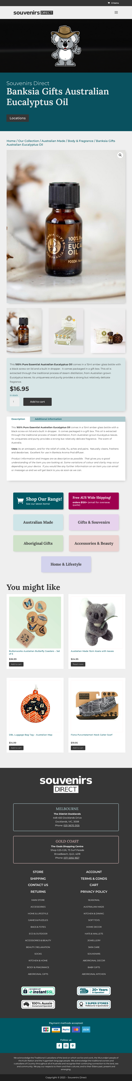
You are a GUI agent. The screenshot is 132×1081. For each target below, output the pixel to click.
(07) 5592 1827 (71, 857)
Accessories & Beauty (94, 543)
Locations (18, 118)
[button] (120, 155)
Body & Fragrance (80, 141)
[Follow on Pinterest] (72, 1045)
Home (11, 141)
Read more (78, 664)
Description (18, 419)
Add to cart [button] (16, 664)
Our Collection (28, 141)
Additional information (48, 419)
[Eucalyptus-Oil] (24, 352)
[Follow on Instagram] (66, 1045)
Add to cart (37, 401)
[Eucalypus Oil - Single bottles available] (66, 352)
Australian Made (53, 141)
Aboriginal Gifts (38, 543)
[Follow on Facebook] (59, 1045)
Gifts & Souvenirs (94, 522)
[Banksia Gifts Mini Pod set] (108, 352)
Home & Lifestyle (66, 564)
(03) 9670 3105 (71, 825)
